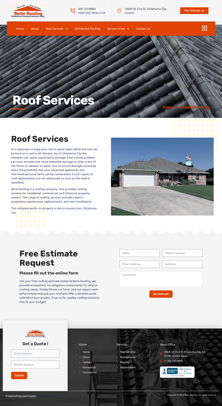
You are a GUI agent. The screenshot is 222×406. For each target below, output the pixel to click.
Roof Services (54, 28)
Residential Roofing (87, 28)
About (35, 28)
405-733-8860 (87, 9)
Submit (19, 375)
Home (20, 28)
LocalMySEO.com (48, 396)
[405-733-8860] (73, 10)
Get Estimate (161, 294)
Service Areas (116, 28)
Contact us (143, 28)
